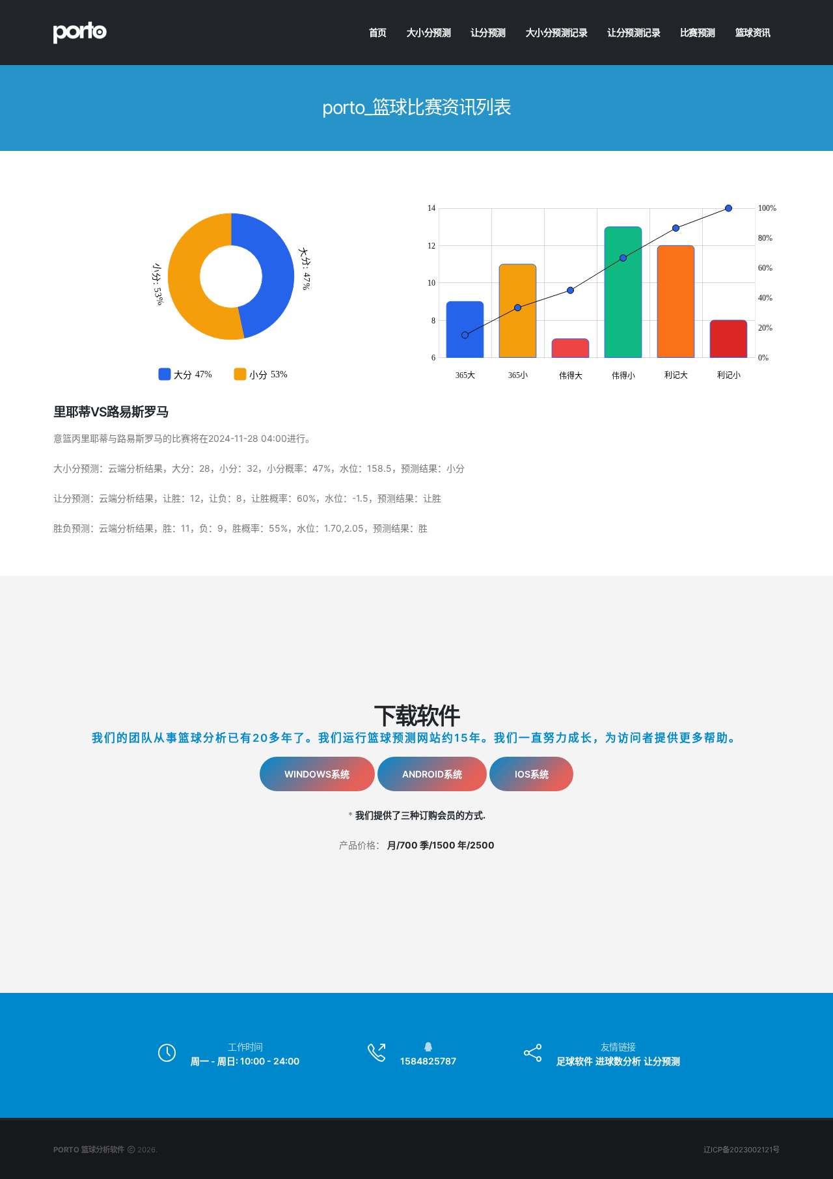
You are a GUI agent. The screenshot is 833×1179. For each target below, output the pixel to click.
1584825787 (428, 1060)
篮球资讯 (753, 32)
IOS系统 (532, 773)
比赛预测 (697, 32)
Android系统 (432, 773)
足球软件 (574, 1060)
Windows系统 (316, 773)
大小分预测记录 (557, 32)
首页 (378, 32)
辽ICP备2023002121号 (741, 1149)
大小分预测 (429, 32)
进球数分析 (618, 1060)
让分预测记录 (633, 32)
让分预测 (488, 32)
